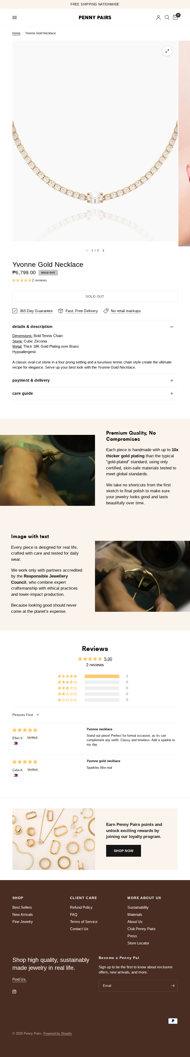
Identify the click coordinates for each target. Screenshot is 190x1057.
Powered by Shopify (57, 1033)
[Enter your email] (173, 986)
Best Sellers (22, 907)
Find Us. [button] (19, 979)
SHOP (18, 898)
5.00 (108, 659)
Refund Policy (81, 907)
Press (132, 936)
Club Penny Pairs (141, 929)
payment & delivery (31, 380)
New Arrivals (22, 914)
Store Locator (138, 943)
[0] (174, 17)
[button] (22, 280)
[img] (24, 730)
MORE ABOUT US (144, 898)
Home (16, 33)
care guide (22, 393)
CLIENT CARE (83, 898)
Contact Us (79, 929)
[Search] (167, 17)
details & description (32, 326)
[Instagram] (17, 991)
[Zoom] (167, 51)
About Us (134, 922)
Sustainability (138, 907)
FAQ (73, 914)
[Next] (103, 250)
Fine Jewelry (22, 922)
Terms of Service (83, 922)
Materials (134, 914)
